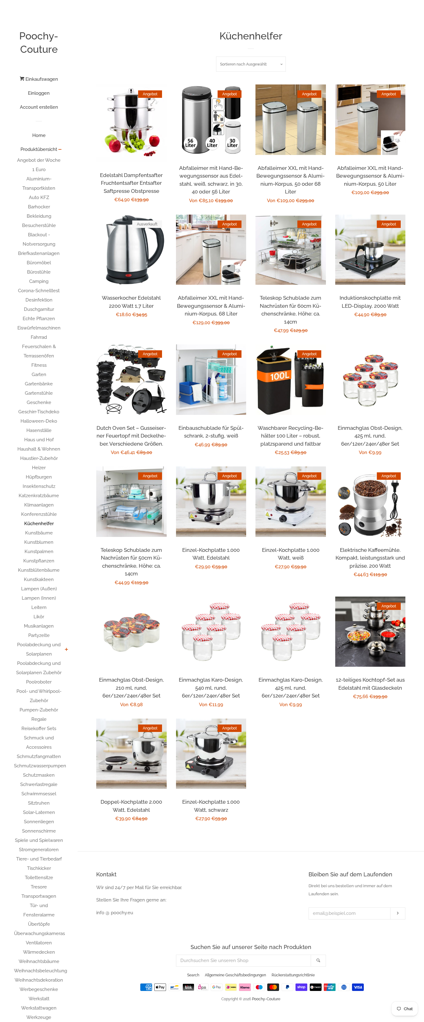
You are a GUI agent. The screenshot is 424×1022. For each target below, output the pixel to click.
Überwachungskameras (39, 933)
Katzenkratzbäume (39, 495)
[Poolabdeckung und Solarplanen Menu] (67, 650)
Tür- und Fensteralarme (39, 910)
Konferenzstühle (39, 514)
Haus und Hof (39, 440)
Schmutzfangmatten (39, 756)
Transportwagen (38, 896)
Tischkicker (39, 868)
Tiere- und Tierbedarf (39, 859)
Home (39, 135)
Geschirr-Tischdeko (38, 412)
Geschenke (39, 402)
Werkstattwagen (38, 1008)
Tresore (39, 887)
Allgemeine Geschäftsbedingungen (235, 975)
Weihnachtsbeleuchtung (39, 971)
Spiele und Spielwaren (39, 840)
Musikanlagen (39, 626)
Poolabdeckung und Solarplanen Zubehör (38, 668)
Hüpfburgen (39, 477)
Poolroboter (39, 682)
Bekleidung (39, 216)
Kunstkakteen (39, 579)
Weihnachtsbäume (39, 961)
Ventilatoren (39, 943)
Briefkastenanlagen (39, 253)
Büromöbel (39, 263)
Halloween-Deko (38, 421)
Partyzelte (39, 635)
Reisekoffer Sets (38, 728)
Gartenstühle (39, 393)
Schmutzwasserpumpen (39, 766)
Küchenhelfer (39, 523)
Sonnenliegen (39, 821)
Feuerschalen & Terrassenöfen (39, 351)
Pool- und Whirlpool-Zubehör (38, 695)
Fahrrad (39, 337)
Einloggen (39, 93)
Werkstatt (39, 999)
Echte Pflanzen (39, 318)
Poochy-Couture (38, 42)
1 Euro (39, 169)
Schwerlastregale (38, 784)
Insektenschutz (39, 486)
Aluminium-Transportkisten (38, 183)
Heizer (39, 467)
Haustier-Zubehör (39, 458)
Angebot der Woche (39, 160)
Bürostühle (39, 272)
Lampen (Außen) (39, 589)
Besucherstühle (39, 225)
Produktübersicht (38, 149)
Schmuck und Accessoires (39, 742)
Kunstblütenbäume (39, 570)
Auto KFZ (39, 197)
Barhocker (39, 207)
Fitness (39, 365)
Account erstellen (39, 107)
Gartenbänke (39, 384)
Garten (39, 374)
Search (193, 975)
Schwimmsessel (38, 794)
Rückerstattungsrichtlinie (293, 975)
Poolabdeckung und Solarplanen (39, 649)
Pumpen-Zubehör (39, 710)
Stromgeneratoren (39, 849)
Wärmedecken (39, 952)
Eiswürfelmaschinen (39, 328)
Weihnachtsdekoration (39, 980)
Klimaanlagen (39, 505)
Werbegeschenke (39, 989)
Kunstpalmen (39, 551)
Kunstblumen (38, 542)
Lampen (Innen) (39, 598)
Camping (38, 281)
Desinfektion (38, 300)
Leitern (39, 607)
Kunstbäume (39, 533)
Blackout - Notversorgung (39, 239)
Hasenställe (39, 430)
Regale (39, 719)
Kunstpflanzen (38, 561)
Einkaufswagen (41, 79)
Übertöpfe (39, 924)
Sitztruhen (39, 803)
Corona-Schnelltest (39, 290)
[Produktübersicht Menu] (60, 150)
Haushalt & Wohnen (38, 449)
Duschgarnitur (39, 309)
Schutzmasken (39, 775)
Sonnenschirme (39, 831)
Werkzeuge (38, 1017)
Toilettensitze (39, 877)
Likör (39, 617)
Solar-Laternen (39, 812)
